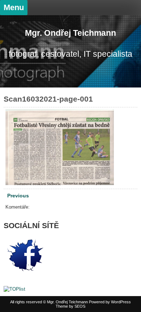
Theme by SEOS (70, 306)
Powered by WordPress (110, 302)
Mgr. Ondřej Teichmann (70, 33)
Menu (14, 7)
